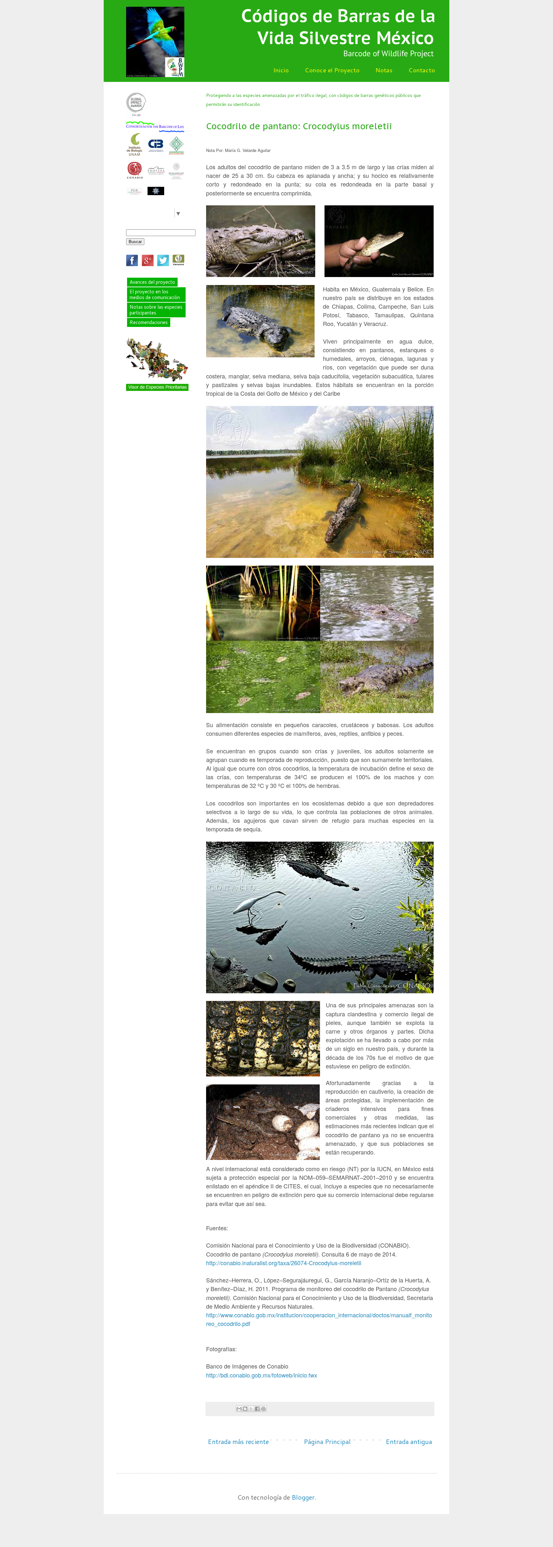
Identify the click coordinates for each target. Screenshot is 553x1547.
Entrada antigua (409, 1441)
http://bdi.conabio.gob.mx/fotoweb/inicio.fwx (261, 1375)
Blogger (303, 1497)
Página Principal (327, 1441)
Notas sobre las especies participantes (156, 310)
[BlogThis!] (245, 1409)
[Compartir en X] (251, 1409)
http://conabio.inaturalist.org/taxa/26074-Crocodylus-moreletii (283, 1262)
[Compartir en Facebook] (257, 1409)
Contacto (421, 70)
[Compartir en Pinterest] (263, 1409)
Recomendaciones (149, 322)
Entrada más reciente (238, 1441)
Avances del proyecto (152, 282)
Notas (383, 70)
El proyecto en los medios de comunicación (155, 294)
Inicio (281, 70)
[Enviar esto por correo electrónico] (239, 1409)
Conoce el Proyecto (332, 70)
